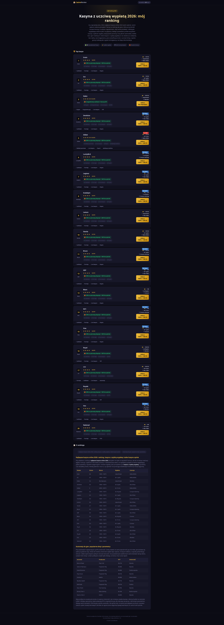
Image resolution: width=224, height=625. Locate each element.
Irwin (85, 57)
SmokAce (86, 115)
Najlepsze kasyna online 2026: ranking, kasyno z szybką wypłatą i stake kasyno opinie (99, 452)
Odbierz (142, 64)
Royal (85, 348)
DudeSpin (86, 193)
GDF (84, 270)
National (86, 425)
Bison (85, 290)
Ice (84, 77)
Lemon (85, 212)
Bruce (85, 251)
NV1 (84, 309)
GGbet (85, 135)
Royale (85, 386)
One (84, 328)
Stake (85, 96)
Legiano (86, 173)
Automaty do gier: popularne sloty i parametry (134, 452)
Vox (84, 406)
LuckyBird (87, 154)
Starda (85, 232)
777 (84, 367)
